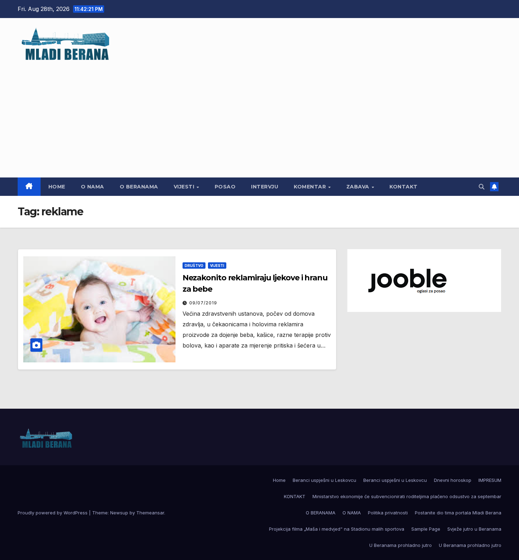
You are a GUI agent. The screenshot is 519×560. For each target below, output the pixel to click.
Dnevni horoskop (452, 480)
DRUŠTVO (194, 265)
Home (56, 186)
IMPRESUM (489, 480)
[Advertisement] (259, 115)
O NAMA (92, 186)
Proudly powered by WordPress (53, 512)
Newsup (119, 512)
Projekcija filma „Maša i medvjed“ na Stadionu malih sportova (336, 529)
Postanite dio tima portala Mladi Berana (458, 512)
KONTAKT (403, 186)
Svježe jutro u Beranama (474, 529)
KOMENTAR (311, 186)
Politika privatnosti (388, 512)
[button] (481, 186)
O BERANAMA (139, 186)
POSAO (225, 186)
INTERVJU (264, 186)
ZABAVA (358, 186)
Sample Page (425, 529)
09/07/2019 (203, 302)
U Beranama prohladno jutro (400, 545)
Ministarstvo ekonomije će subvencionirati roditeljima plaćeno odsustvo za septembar (406, 496)
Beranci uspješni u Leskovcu (324, 480)
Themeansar (150, 512)
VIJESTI (185, 186)
